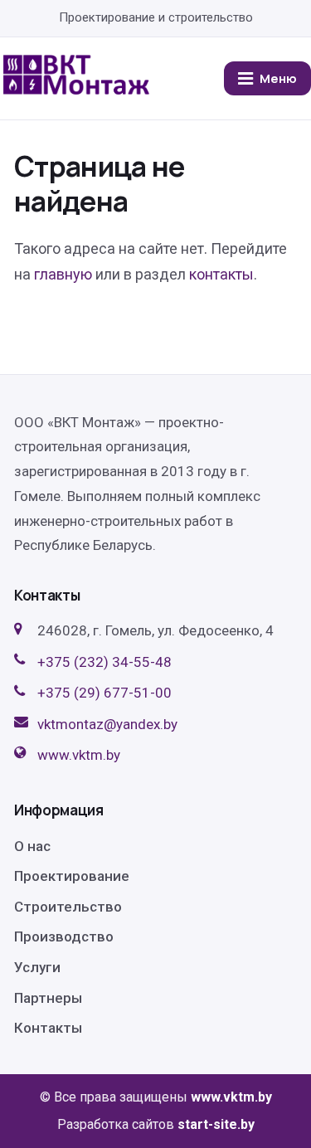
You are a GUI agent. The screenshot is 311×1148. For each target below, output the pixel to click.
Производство (64, 936)
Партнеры (48, 998)
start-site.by (216, 1124)
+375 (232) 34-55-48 (104, 662)
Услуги (37, 967)
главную (63, 274)
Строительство (68, 906)
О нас (32, 846)
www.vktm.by (78, 755)
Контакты (48, 1027)
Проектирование (71, 876)
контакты (221, 274)
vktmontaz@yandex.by (107, 724)
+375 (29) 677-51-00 (104, 692)
